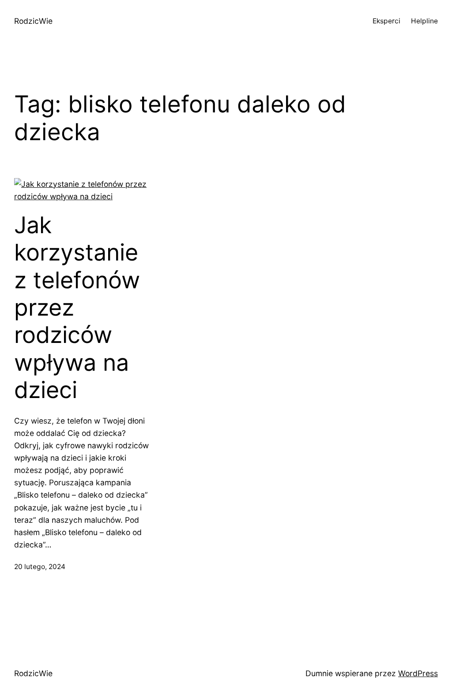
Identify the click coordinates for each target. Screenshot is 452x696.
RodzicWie (33, 21)
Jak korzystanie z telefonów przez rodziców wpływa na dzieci (77, 308)
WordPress (418, 673)
